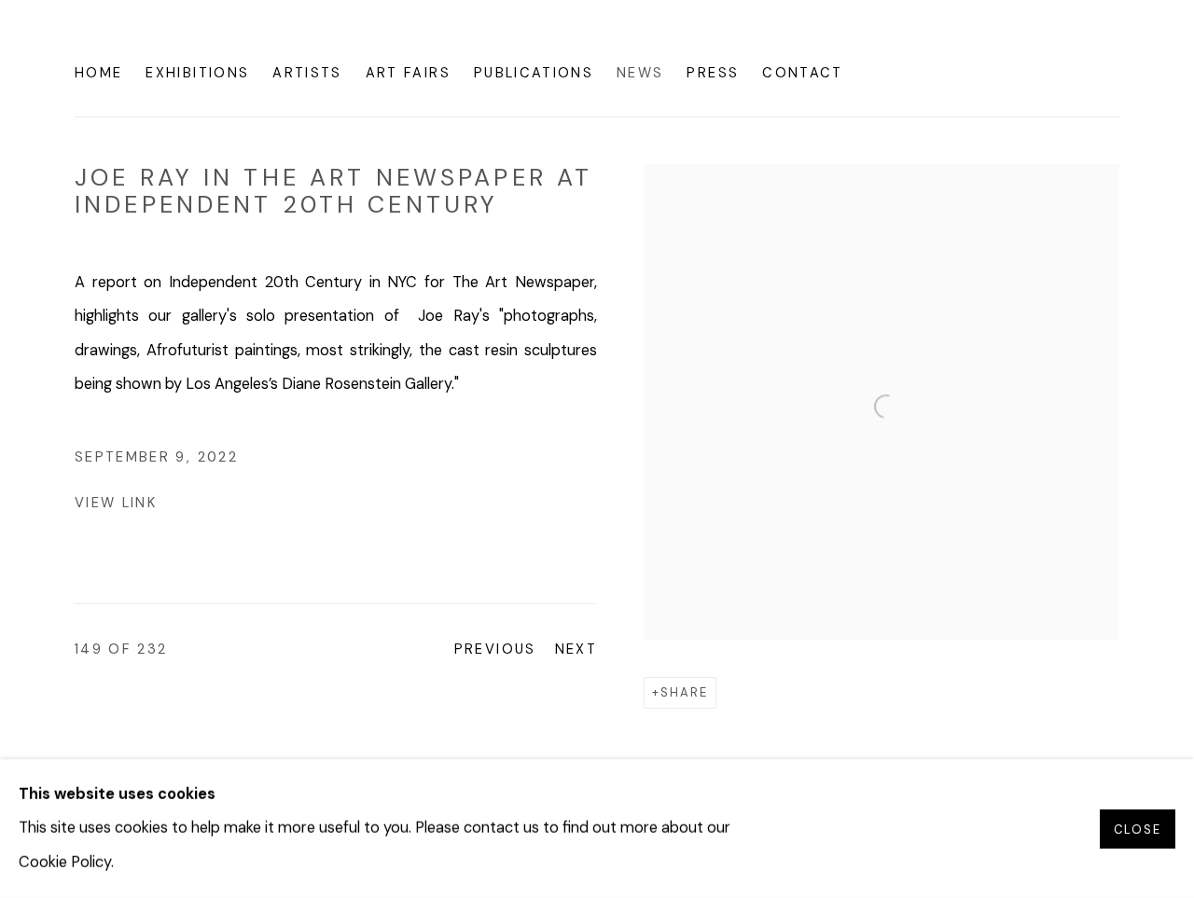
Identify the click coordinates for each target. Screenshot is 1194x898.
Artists (306, 72)
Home (98, 72)
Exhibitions (197, 72)
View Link (116, 502)
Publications (533, 72)
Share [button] (684, 692)
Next (576, 649)
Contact (802, 72)
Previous (495, 649)
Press (713, 72)
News (640, 72)
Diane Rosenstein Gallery (214, 41)
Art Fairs (408, 72)
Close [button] (1137, 828)
